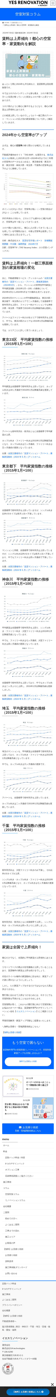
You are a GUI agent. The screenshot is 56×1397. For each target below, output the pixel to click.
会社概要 (7, 1206)
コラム (6, 1188)
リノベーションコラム (15, 1200)
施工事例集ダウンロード (16, 1267)
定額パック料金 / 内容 (15, 1157)
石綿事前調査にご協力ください (19, 1176)
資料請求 (9, 1261)
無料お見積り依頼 (12, 1032)
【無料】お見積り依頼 (13, 1249)
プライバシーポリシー (12, 1305)
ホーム (6, 1145)
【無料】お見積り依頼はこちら (27, 1391)
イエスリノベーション (26, 1011)
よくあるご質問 (12, 1224)
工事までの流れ (12, 1231)
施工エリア (10, 1237)
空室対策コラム (12, 1194)
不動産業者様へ (9, 1321)
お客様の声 (10, 1243)
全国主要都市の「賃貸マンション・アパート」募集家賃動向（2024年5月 (27, 281)
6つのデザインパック (14, 1163)
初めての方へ (11, 1218)
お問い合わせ (11, 1273)
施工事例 (7, 1182)
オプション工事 (12, 1170)
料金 (5, 1151)
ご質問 (6, 1212)
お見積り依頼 (11, 1255)
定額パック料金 (9, 1283)
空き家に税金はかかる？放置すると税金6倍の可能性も (17, 1107)
